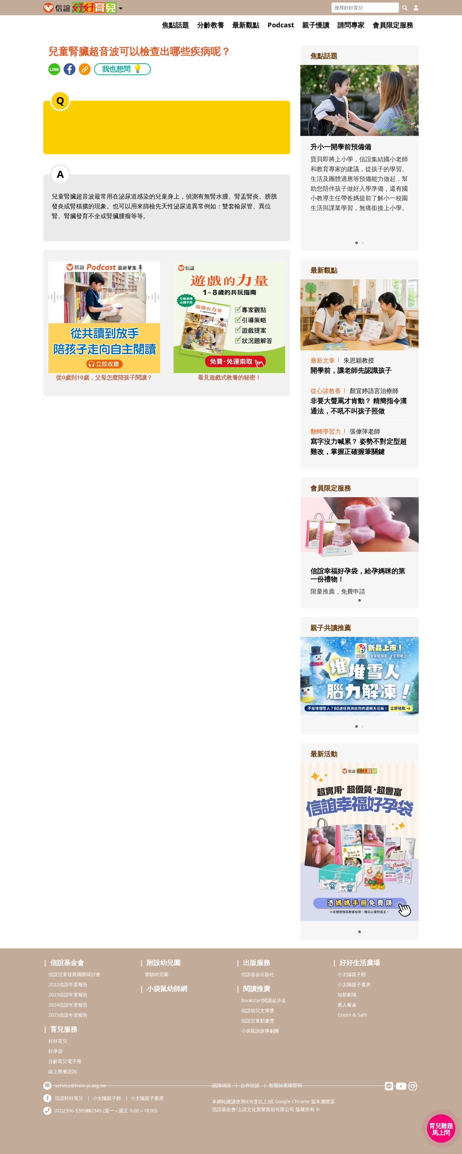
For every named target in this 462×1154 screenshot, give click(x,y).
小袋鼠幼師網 (167, 988)
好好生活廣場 (360, 962)
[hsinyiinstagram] (413, 1088)
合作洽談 (249, 1085)
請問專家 (351, 24)
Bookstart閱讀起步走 (263, 1000)
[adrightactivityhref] (359, 841)
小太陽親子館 (352, 974)
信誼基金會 (67, 962)
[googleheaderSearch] (405, 7)
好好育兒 (57, 1041)
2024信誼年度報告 (68, 1004)
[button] (120, 7)
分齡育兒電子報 (65, 1061)
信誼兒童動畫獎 (257, 1020)
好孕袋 (55, 1051)
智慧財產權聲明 (285, 1085)
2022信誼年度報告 (68, 984)
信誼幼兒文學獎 (257, 1010)
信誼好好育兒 (69, 1098)
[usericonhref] (413, 7)
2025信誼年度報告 (68, 1015)
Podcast (281, 24)
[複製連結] (85, 69)
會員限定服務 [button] (393, 24)
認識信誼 (221, 1085)
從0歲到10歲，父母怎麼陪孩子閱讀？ (104, 377)
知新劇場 (347, 994)
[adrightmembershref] (359, 528)
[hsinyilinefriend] (389, 1088)
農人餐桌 (347, 1004)
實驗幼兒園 (156, 974)
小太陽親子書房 (354, 984)
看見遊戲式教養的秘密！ (229, 377)
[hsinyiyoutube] (401, 1088)
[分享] (54, 69)
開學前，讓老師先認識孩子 (351, 370)
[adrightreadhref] (359, 675)
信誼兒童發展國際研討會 (74, 974)
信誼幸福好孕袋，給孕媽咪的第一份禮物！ (357, 574)
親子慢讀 (315, 24)
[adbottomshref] (104, 316)
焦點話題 (175, 24)
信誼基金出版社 (257, 974)
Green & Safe (352, 1015)
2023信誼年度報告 (68, 994)
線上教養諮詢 (62, 1071)
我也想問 (122, 68)
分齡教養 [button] (210, 24)
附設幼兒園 (164, 962)
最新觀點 (245, 24)
